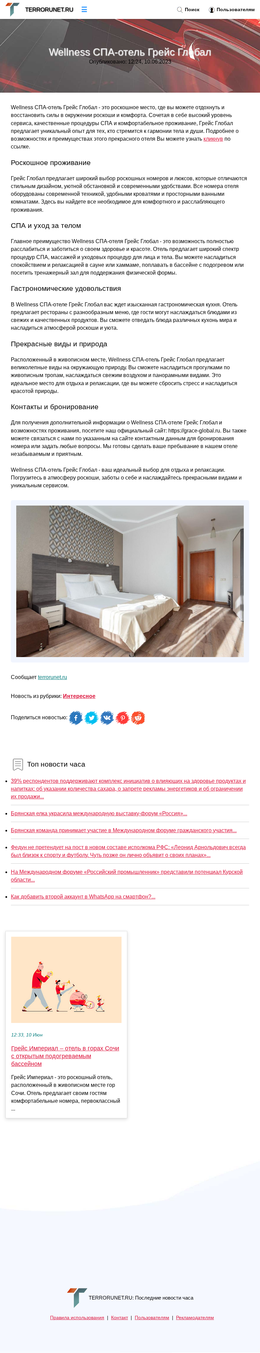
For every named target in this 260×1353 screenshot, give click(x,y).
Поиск (191, 9)
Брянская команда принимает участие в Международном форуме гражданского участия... (124, 830)
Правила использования (77, 1317)
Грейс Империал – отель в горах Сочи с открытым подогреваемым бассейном (65, 1056)
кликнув (213, 139)
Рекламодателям (195, 1317)
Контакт (119, 1317)
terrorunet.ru (52, 677)
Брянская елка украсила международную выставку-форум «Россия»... (99, 813)
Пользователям (235, 9)
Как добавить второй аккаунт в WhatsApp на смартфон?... (83, 897)
